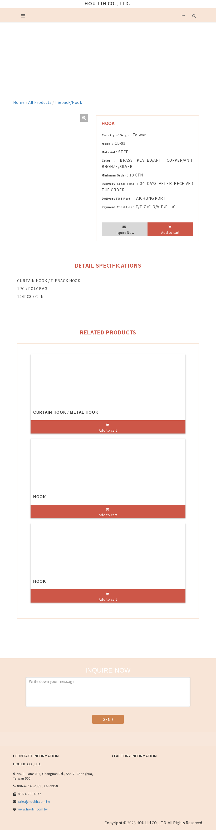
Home (19, 102)
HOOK (39, 497)
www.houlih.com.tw (32, 809)
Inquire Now (125, 232)
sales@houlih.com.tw (34, 801)
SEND (108, 719)
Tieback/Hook (68, 102)
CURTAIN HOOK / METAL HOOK (66, 412)
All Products (39, 102)
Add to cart (170, 232)
